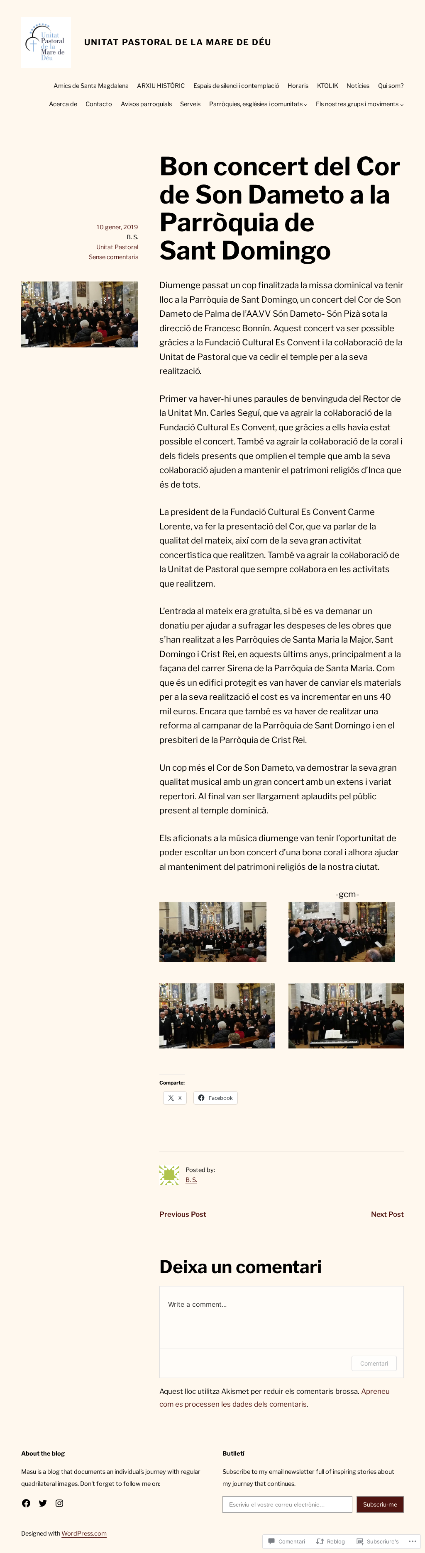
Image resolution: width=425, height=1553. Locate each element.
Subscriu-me (380, 1504)
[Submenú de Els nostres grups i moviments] (402, 105)
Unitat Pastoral (117, 247)
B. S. (191, 1180)
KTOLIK (327, 86)
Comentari (374, 1363)
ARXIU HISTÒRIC (161, 86)
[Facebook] (26, 1503)
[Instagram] (59, 1503)
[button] (212, 932)
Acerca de (63, 104)
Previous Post (182, 1214)
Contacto (98, 104)
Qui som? (391, 86)
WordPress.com (84, 1533)
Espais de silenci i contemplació (236, 86)
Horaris (298, 86)
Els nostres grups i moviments (357, 104)
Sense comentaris (113, 257)
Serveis (190, 104)
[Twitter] (43, 1503)
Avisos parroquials (146, 104)
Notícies (358, 86)
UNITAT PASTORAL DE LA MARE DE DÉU (177, 42)
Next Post (387, 1214)
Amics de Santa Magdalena (91, 86)
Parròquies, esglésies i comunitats (256, 104)
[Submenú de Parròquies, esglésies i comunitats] (306, 105)
